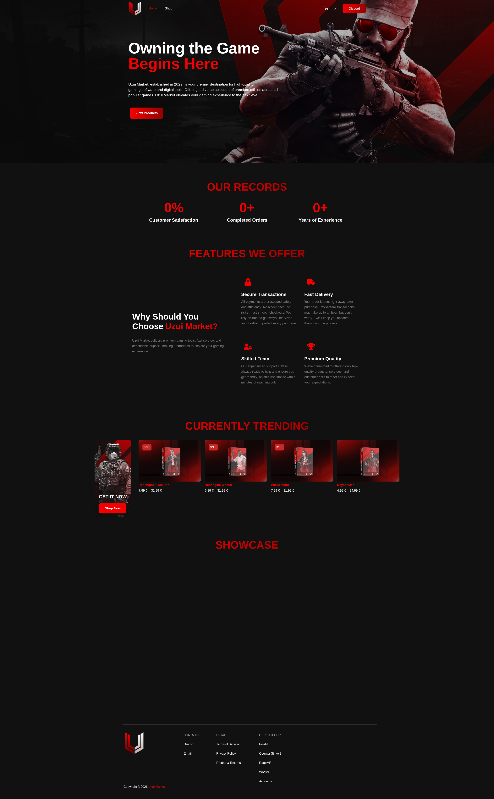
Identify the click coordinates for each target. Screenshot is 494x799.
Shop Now (113, 508)
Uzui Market (156, 786)
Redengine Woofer (218, 485)
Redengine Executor (154, 485)
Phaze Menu (280, 485)
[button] (354, 8)
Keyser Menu (346, 485)
